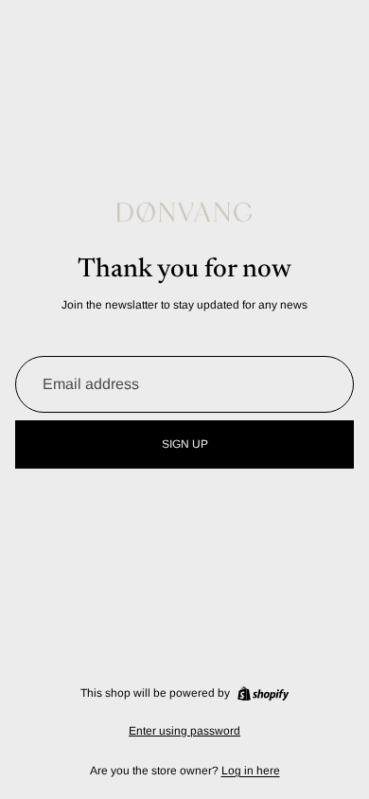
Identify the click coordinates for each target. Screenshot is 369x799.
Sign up (185, 444)
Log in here (250, 770)
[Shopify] (263, 693)
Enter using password (184, 730)
